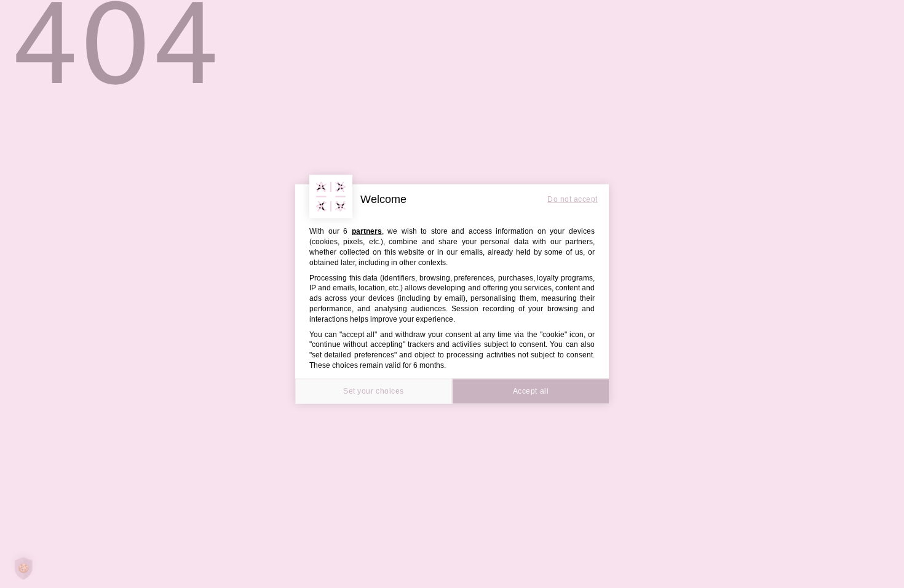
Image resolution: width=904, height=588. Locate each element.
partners (367, 231)
